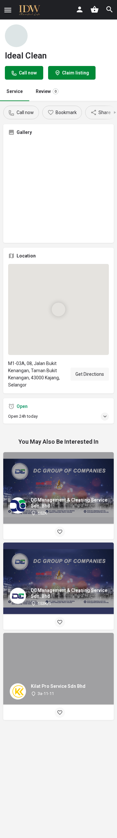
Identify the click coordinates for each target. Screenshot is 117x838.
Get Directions (89, 374)
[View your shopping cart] (94, 9)
